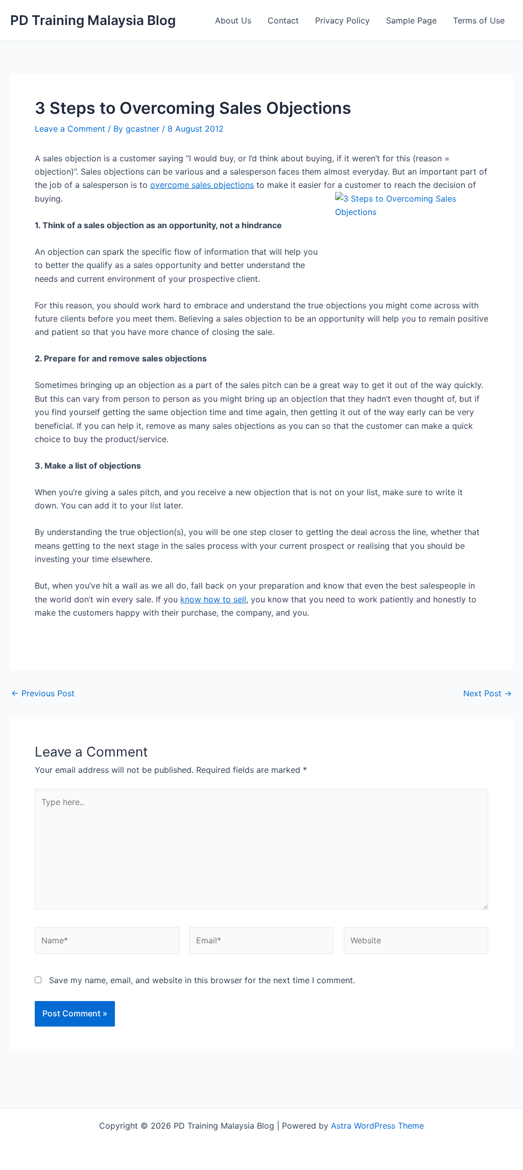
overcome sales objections (202, 185)
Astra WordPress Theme (377, 1125)
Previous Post (43, 693)
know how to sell (213, 599)
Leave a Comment (70, 129)
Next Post (487, 693)
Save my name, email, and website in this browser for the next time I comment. (202, 980)
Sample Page (411, 20)
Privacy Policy (342, 20)
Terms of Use (479, 20)
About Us (233, 20)
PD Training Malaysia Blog (93, 20)
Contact (283, 20)
